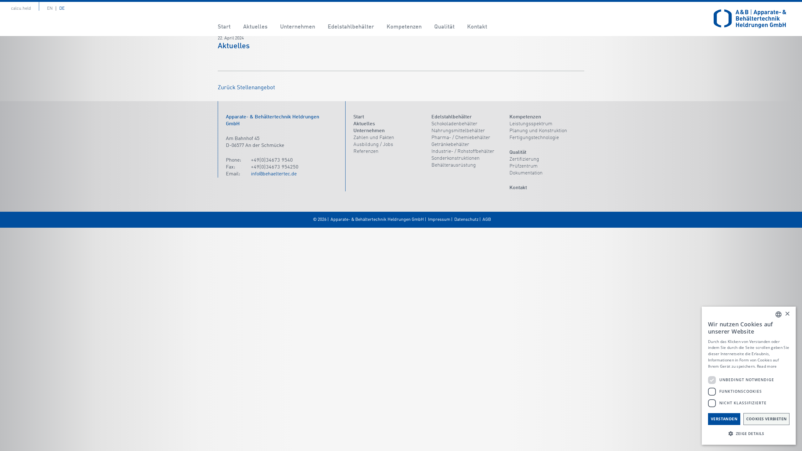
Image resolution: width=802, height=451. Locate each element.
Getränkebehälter (450, 144)
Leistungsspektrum (530, 124)
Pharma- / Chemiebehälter (460, 137)
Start (224, 27)
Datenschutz (466, 219)
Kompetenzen (404, 27)
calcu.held (21, 8)
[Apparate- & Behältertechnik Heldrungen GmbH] (750, 19)
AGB (486, 219)
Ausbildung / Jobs (373, 144)
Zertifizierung (524, 159)
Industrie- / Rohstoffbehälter (462, 151)
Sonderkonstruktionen (455, 158)
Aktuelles (255, 27)
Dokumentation (526, 173)
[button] (748, 433)
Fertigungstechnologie (534, 137)
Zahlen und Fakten (373, 137)
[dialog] (749, 376)
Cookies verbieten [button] (766, 419)
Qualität (444, 27)
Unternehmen (297, 27)
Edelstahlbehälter (351, 27)
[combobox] (778, 314)
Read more (767, 366)
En (50, 8)
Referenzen (365, 151)
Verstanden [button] (724, 419)
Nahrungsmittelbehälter (458, 130)
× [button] (787, 314)
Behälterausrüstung (453, 165)
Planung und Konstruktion (538, 130)
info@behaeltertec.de (274, 174)
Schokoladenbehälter (454, 124)
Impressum (439, 219)
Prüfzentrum (523, 166)
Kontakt (477, 27)
